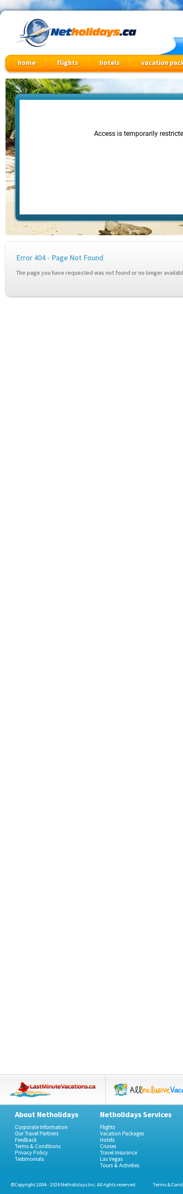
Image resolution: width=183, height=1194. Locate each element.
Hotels (107, 1139)
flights (67, 62)
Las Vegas (111, 1159)
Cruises (108, 1146)
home (27, 62)
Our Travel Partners (36, 1133)
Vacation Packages (122, 1133)
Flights (107, 1127)
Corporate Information (41, 1127)
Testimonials (29, 1159)
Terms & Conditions (37, 1146)
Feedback (26, 1139)
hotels (110, 62)
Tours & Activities (119, 1165)
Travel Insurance (118, 1152)
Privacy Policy (31, 1152)
